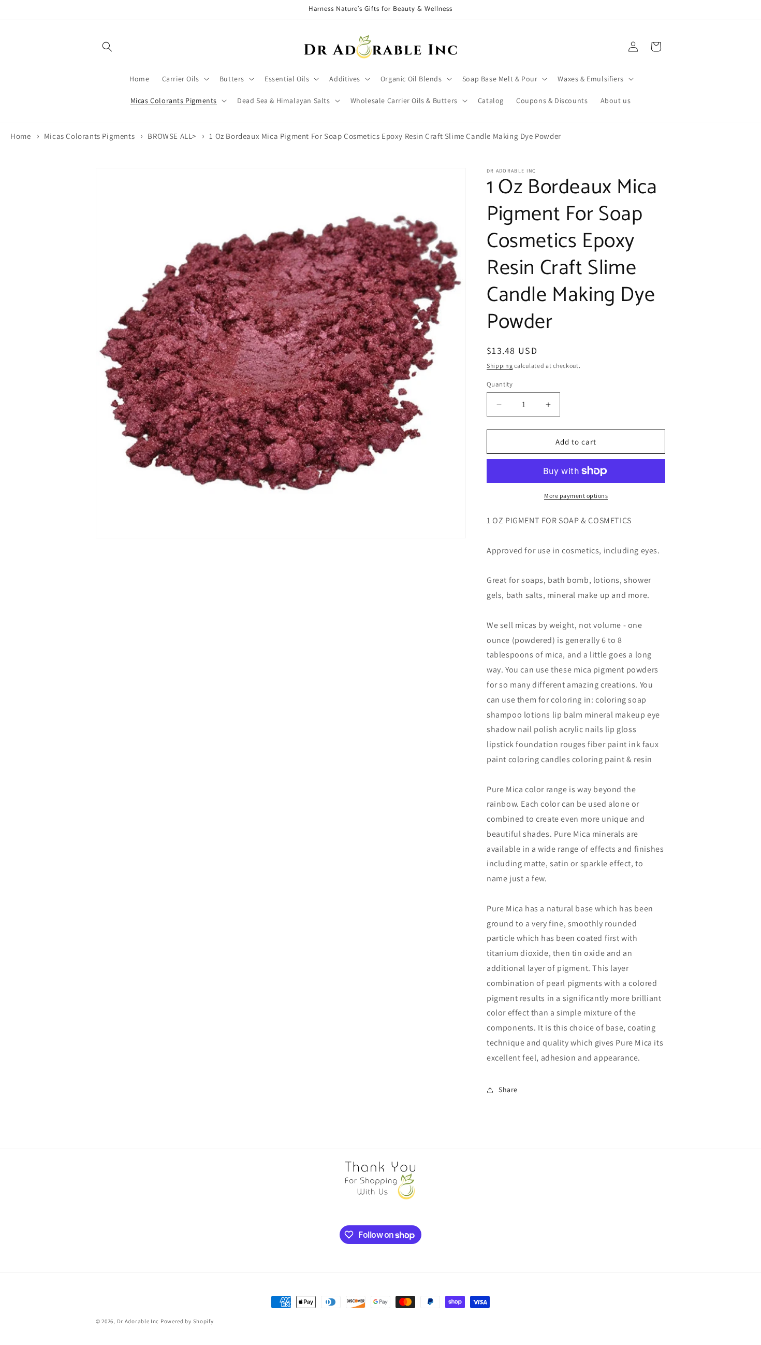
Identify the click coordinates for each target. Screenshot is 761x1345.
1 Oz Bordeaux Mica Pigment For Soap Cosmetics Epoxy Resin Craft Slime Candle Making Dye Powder (385, 136)
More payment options (576, 495)
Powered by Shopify (187, 1321)
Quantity (500, 384)
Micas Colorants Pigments (89, 136)
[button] (107, 46)
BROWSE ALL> (172, 136)
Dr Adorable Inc (138, 1321)
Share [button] (508, 1089)
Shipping (500, 365)
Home (20, 136)
